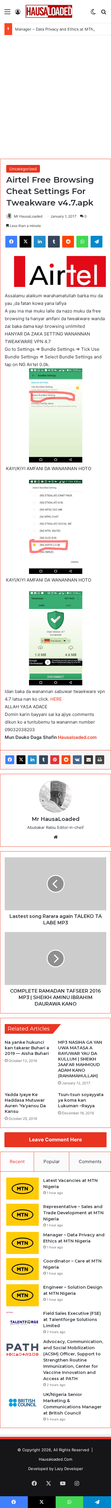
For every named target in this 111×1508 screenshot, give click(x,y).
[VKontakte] (77, 759)
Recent (17, 1161)
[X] (21, 759)
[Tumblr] (43, 759)
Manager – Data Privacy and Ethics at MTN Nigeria (61, 29)
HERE (56, 699)
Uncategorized (23, 168)
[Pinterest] (54, 759)
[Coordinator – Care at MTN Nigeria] (22, 1269)
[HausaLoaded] (49, 11)
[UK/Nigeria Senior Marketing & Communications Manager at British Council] (22, 1403)
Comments (90, 1161)
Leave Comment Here (55, 1140)
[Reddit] (66, 759)
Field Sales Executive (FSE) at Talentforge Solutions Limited (72, 1319)
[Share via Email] (88, 759)
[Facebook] (9, 759)
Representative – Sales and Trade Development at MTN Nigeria (73, 1213)
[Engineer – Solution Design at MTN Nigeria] (22, 1295)
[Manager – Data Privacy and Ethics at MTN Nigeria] (22, 1243)
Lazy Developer (69, 1468)
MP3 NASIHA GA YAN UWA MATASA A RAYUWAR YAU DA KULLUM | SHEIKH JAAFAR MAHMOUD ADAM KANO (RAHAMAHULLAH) (80, 1059)
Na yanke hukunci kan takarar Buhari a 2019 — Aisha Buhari (27, 1048)
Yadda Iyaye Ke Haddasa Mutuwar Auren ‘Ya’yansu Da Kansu (25, 1103)
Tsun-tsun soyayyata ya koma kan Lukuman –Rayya (81, 1100)
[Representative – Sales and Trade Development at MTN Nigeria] (22, 1215)
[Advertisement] (55, 99)
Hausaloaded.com (77, 737)
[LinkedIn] (32, 759)
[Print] (99, 759)
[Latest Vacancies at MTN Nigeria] (22, 1189)
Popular (52, 1161)
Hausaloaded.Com (55, 1459)
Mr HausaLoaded (28, 216)
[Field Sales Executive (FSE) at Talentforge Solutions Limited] (22, 1321)
